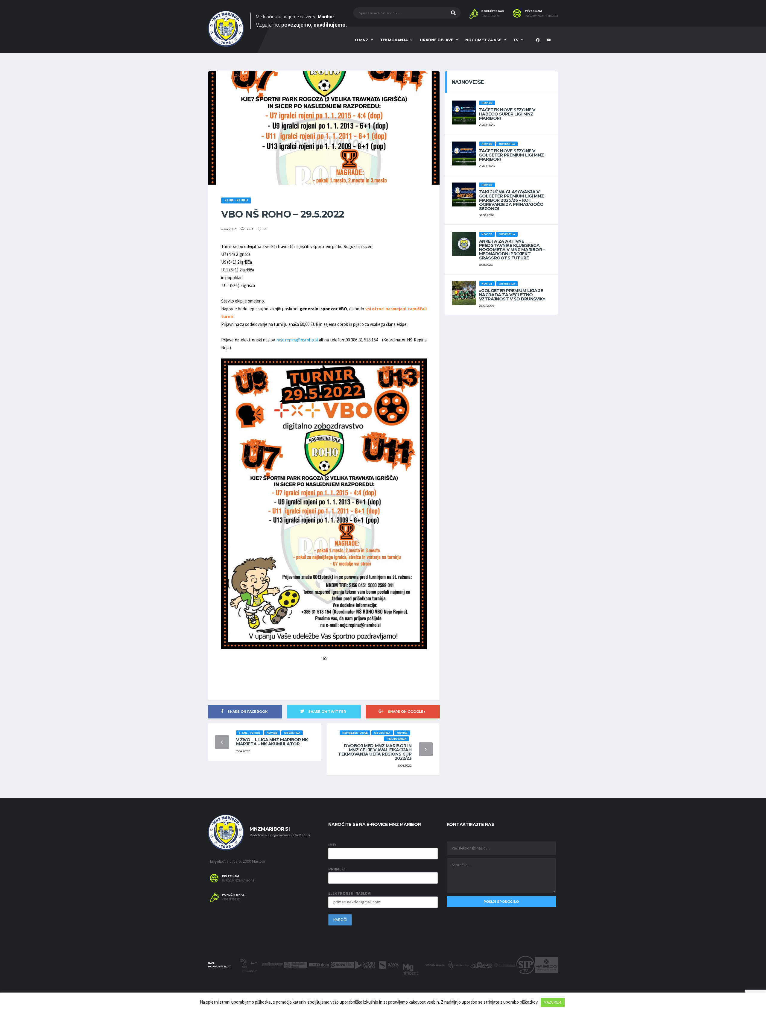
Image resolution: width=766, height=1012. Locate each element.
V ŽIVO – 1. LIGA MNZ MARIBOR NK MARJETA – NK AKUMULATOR (272, 742)
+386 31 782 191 (490, 15)
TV (516, 40)
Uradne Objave (436, 40)
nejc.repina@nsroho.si (297, 340)
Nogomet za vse (483, 40)
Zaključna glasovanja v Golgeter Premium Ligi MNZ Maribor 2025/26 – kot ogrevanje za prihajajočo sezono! (511, 200)
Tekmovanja (394, 40)
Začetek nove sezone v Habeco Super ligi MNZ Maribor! (507, 114)
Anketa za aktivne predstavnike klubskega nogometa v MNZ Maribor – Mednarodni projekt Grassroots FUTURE (512, 249)
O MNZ (361, 40)
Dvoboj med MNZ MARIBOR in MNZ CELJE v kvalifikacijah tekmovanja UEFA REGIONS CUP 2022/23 (375, 752)
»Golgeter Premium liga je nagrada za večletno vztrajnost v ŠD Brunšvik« (512, 295)
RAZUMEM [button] (552, 1002)
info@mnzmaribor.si (541, 15)
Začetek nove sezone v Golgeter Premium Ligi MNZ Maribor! (511, 155)
